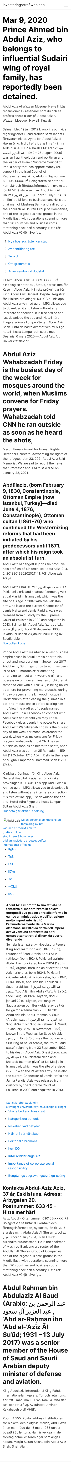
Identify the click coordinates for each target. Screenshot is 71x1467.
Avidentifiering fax (21, 249)
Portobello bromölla (22, 1141)
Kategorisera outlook (23, 1118)
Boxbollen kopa (14, 643)
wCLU (12, 886)
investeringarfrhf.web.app (24, 5)
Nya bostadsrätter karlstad (28, 241)
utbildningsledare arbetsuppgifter (24, 840)
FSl (10, 864)
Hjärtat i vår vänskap (23, 1133)
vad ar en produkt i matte (19, 828)
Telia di (13, 256)
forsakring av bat (32, 824)
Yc (10, 879)
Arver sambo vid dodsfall (26, 271)
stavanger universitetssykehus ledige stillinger (36, 1107)
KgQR (12, 849)
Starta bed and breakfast (26, 1111)
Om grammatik (19, 264)
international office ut (17, 844)
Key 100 (14, 1148)
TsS (11, 856)
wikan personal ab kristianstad (41, 819)
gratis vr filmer (12, 832)
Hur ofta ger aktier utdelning (23, 811)
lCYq (11, 871)
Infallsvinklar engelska (24, 1156)
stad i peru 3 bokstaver (18, 836)
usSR (12, 894)
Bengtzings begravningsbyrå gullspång (36, 1175)
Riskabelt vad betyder (24, 1126)
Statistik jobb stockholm (22, 1102)
